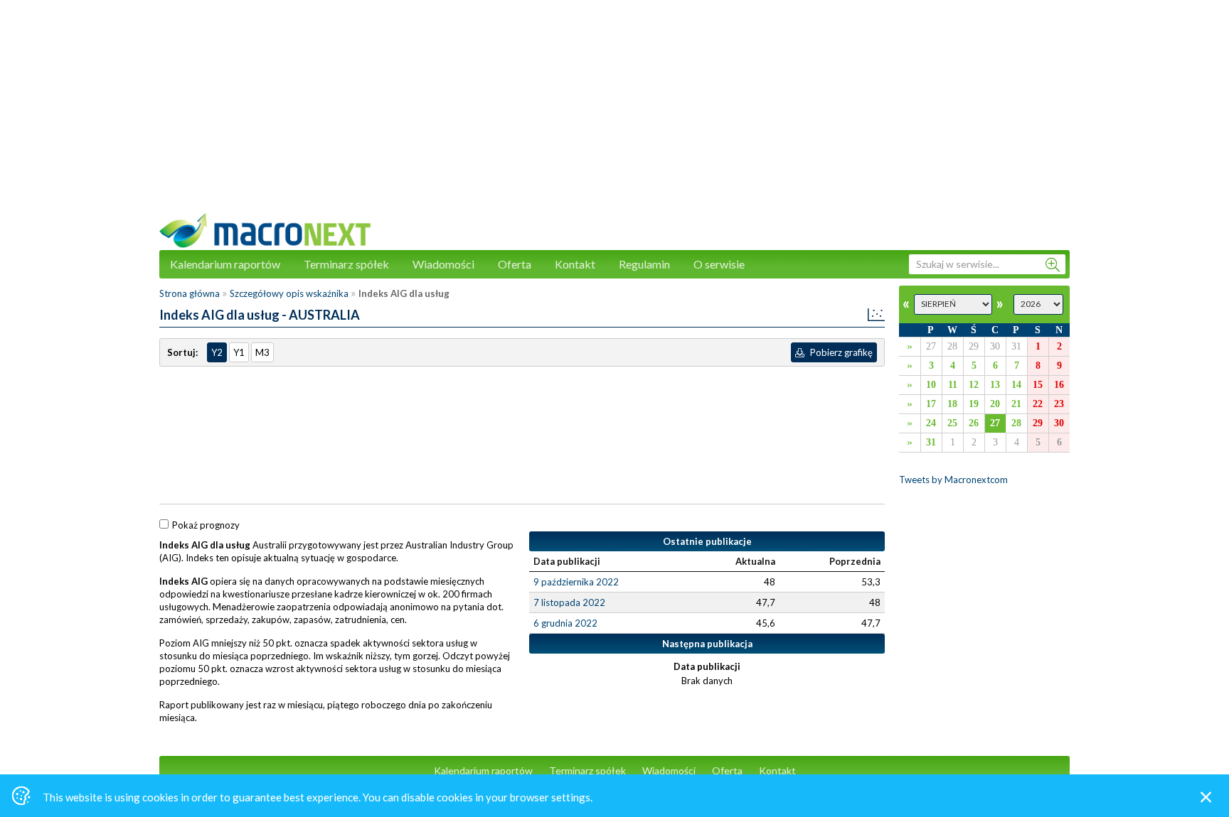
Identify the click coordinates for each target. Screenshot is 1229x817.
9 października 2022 (576, 582)
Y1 (239, 352)
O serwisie (719, 264)
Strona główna (189, 293)
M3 (262, 352)
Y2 (217, 352)
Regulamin (644, 264)
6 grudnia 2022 (565, 623)
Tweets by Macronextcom (953, 479)
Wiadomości (443, 264)
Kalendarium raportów (225, 264)
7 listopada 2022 (569, 602)
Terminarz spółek (346, 264)
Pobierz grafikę (840, 352)
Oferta (514, 264)
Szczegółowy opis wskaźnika (289, 293)
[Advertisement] (614, 113)
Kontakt (575, 264)
